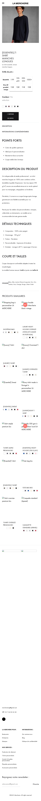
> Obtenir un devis (10, 116)
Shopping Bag (9, 329)
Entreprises (5, 738)
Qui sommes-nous (27, 734)
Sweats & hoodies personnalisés (7, 759)
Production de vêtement (9, 752)
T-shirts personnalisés (8, 755)
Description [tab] (7, 126)
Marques (4, 741)
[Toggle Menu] (3, 3)
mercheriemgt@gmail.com (9, 708)
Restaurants (5, 734)
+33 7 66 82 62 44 (9, 712)
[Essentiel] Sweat (10, 407)
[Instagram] (3, 719)
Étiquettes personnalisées (9, 764)
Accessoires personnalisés (9, 767)
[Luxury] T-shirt (9, 363)
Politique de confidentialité (29, 741)
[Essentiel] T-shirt (10, 485)
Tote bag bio (28, 488)
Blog (23, 738)
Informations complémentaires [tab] (15, 132)
